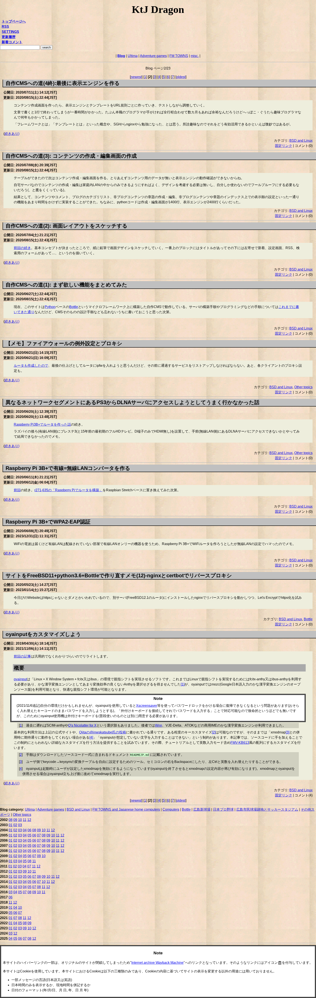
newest (136, 77)
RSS (5, 26)
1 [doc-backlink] (21, 725)
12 (29, 820)
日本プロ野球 (223, 809)
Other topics (303, 387)
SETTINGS (10, 32)
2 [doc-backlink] (21, 754)
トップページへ (14, 21)
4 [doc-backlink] (21, 768)
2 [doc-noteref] (214, 732)
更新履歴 (8, 37)
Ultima (133, 56)
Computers (171, 809)
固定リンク (283, 146)
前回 (17, 490)
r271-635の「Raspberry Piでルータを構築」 (68, 490)
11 (24, 820)
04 (25, 830)
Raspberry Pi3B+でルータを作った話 (42, 424)
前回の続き (22, 248)
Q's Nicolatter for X (82, 725)
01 (10, 825)
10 (20, 820)
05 (29, 835)
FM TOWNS (178, 56)
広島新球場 (201, 809)
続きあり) (12, 134)
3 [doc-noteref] (287, 732)
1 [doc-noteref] (182, 684)
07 (39, 835)
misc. (195, 56)
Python (50, 307)
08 (10, 820)
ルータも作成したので (31, 365)
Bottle (73, 307)
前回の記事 (22, 656)
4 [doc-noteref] (91, 737)
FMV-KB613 (239, 742)
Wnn (158, 725)
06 (29, 830)
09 (15, 820)
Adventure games (153, 56)
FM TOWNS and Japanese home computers (126, 809)
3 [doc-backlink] (21, 762)
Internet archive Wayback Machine (157, 962)
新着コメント (12, 42)
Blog (121, 56)
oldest (181, 77)
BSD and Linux (301, 140)
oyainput (20, 679)
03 (20, 825)
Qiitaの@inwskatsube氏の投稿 (102, 732)
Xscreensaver (146, 705)
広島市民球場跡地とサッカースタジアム (267, 809)
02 (15, 825)
